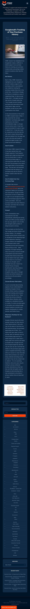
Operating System (15, 505)
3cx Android (15, 426)
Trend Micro (15, 467)
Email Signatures (15, 498)
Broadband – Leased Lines (15, 488)
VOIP (15, 553)
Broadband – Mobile (15, 490)
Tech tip (16, 545)
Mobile (17, 37)
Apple (16, 474)
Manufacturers (15, 470)
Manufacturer (15, 460)
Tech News (16, 39)
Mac (16, 509)
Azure (15, 436)
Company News (15, 439)
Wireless (15, 555)
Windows (16, 512)
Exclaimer (16, 462)
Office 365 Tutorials (15, 540)
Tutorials (15, 538)
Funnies (15, 448)
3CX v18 (16, 429)
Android (15, 481)
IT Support (15, 456)
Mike (8, 37)
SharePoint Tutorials (15, 543)
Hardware (15, 453)
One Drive (16, 502)
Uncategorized (15, 550)
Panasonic (16, 465)
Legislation (15, 458)
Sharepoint (15, 531)
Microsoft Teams (15, 500)
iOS (15, 507)
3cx (16, 472)
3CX (15, 425)
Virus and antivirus (16, 528)
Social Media (15, 534)
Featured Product (15, 446)
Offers (15, 519)
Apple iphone (16, 483)
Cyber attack (15, 524)
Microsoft (16, 476)
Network (15, 486)
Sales (15, 517)
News (15, 493)
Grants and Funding (15, 443)
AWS (16, 434)
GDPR (15, 37)
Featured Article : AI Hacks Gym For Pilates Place (15, 574)
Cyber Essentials (15, 526)
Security (11, 39)
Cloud (12, 37)
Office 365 (15, 496)
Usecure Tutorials (16, 547)
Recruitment (15, 515)
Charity (15, 441)
